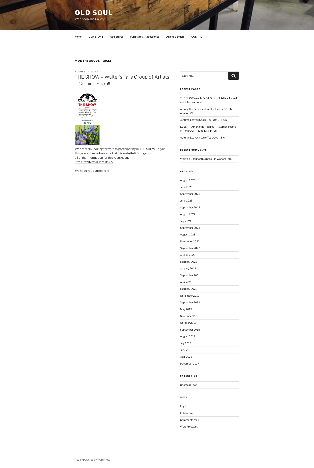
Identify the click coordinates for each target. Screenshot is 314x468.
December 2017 (189, 363)
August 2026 (187, 180)
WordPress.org (189, 426)
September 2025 (190, 193)
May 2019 (186, 309)
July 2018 (185, 343)
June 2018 (186, 349)
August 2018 (187, 336)
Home (78, 36)
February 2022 (188, 261)
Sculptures (116, 36)
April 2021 (186, 282)
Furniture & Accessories (144, 36)
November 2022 (189, 241)
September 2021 (190, 275)
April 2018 (186, 356)
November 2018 (189, 316)
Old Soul (94, 13)
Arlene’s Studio (175, 36)
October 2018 (188, 322)
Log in (183, 406)
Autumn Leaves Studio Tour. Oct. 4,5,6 (202, 137)
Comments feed (189, 419)
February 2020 (188, 288)
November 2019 (189, 295)
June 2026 (186, 187)
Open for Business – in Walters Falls (211, 158)
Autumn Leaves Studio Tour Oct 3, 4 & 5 (203, 119)
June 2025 (186, 200)
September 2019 (190, 302)
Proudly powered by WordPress (92, 459)
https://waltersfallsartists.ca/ (94, 162)
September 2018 (190, 329)
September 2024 (190, 207)
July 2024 (185, 221)
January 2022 (188, 268)
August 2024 (187, 214)
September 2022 (190, 248)
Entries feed (187, 413)
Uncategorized (188, 384)
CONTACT (197, 36)
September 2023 (190, 227)
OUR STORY (95, 36)
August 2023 (187, 234)
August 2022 (187, 254)
